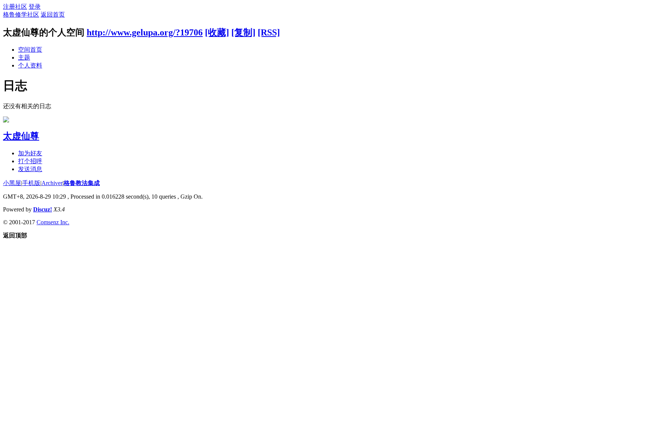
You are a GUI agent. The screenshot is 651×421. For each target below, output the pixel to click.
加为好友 (30, 153)
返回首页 (53, 14)
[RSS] (269, 32)
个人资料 (30, 65)
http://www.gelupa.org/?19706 (145, 32)
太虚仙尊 (21, 136)
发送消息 (30, 169)
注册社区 (15, 6)
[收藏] (217, 32)
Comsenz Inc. (53, 222)
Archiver (52, 183)
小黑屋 (12, 183)
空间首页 (30, 49)
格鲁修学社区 (21, 14)
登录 (35, 6)
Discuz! (42, 209)
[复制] (243, 32)
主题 (24, 57)
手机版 (31, 183)
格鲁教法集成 (82, 183)
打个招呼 (30, 161)
